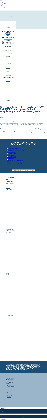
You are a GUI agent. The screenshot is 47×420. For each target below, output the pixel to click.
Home (2, 1)
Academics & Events (10, 395)
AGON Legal (8, 27)
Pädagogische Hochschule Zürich (11, 152)
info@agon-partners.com (9, 379)
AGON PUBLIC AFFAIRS (9, 387)
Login (1, 5)
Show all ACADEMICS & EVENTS (23, 170)
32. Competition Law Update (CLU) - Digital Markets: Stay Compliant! (15, 160)
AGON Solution (8, 63)
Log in (23, 417)
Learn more (8, 40)
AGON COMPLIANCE (10, 386)
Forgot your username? (2, 419)
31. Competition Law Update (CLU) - (11, 157)
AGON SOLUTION (10, 388)
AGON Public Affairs (8, 39)
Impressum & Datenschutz (9, 397)
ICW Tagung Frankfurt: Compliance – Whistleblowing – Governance (14, 163)
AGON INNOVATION (10, 389)
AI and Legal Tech (4, 3)
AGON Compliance (8, 33)
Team (2, 4)
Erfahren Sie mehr (8, 46)
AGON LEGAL (9, 385)
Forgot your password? (2, 418)
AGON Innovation (8, 50)
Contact (2, 2)
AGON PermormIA (8, 75)
